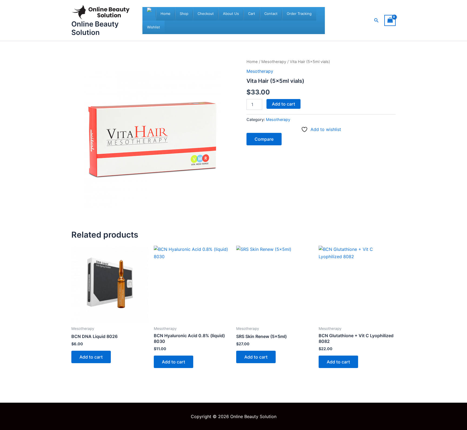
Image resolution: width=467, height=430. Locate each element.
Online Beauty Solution (95, 28)
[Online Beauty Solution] (149, 14)
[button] (376, 20)
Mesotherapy (273, 61)
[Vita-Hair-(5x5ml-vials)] (152, 139)
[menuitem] (165, 14)
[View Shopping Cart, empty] (390, 20)
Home (252, 61)
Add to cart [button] (91, 357)
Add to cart (283, 104)
